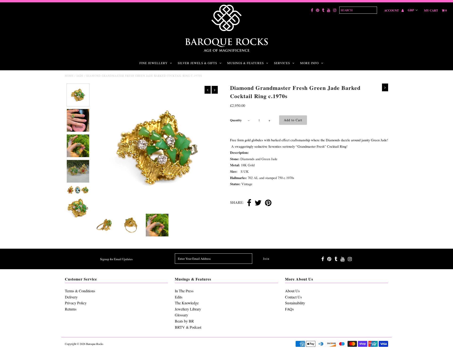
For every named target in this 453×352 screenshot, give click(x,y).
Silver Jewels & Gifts (197, 63)
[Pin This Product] (268, 203)
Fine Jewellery (153, 63)
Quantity (236, 120)
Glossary (181, 314)
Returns (70, 308)
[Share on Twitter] (258, 203)
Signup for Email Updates (116, 259)
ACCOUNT (392, 10)
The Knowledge (187, 302)
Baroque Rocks (94, 344)
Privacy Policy (76, 302)
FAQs (289, 308)
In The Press (184, 290)
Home (69, 75)
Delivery (71, 296)
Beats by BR (184, 320)
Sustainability (295, 302)
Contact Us (293, 296)
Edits (178, 296)
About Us (292, 290)
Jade (80, 75)
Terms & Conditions (80, 290)
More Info (309, 63)
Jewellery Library (188, 308)
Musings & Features (245, 63)
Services (282, 63)
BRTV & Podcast (188, 327)
